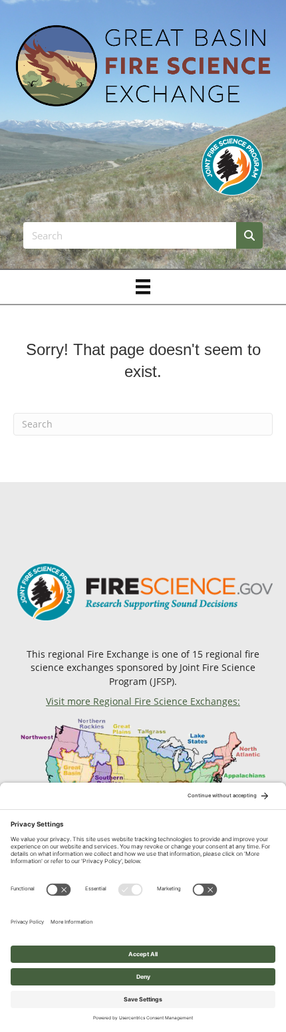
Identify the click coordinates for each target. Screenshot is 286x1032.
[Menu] (143, 286)
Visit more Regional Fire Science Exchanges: (143, 701)
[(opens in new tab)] (232, 164)
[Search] (249, 235)
